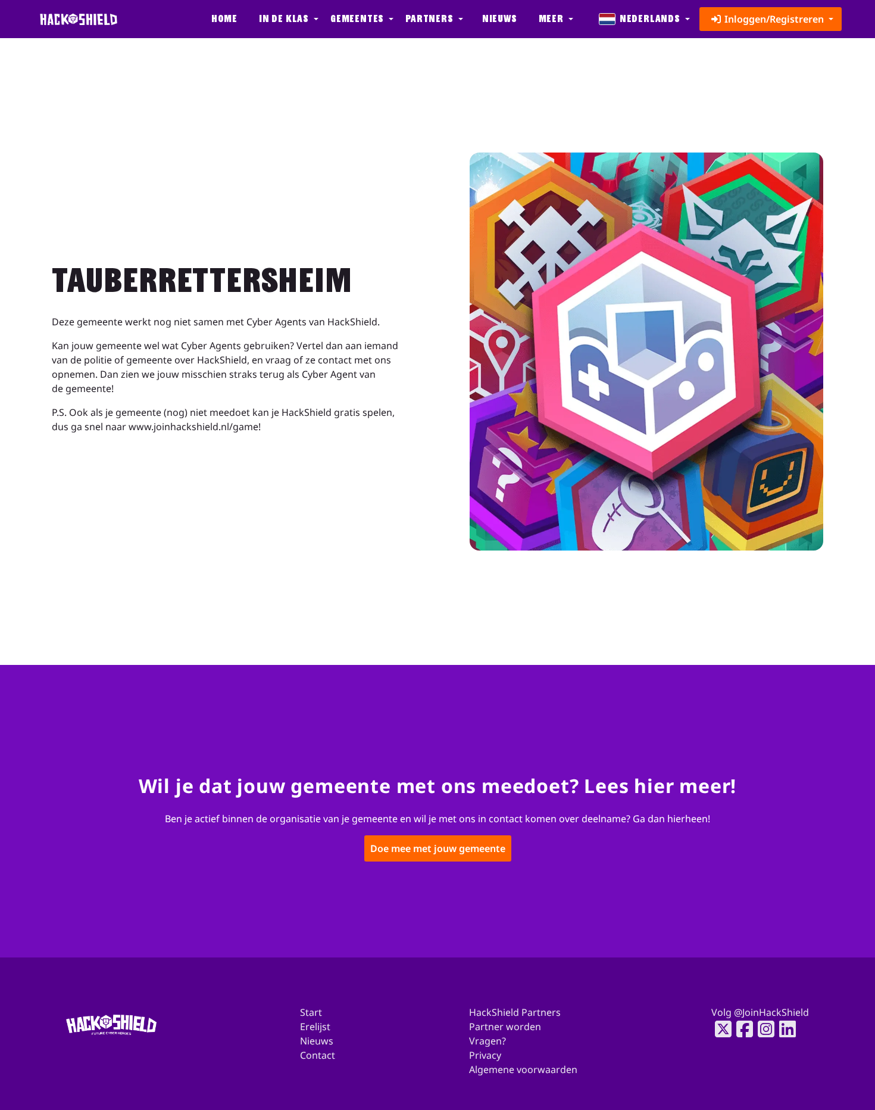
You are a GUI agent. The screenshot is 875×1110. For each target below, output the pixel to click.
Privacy (485, 1055)
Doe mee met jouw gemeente (437, 849)
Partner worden (505, 1026)
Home (224, 19)
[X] (719, 1029)
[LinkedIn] (784, 1029)
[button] (287, 19)
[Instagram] (762, 1029)
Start (311, 1012)
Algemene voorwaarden (523, 1069)
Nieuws (499, 19)
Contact (317, 1055)
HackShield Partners (515, 1012)
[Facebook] (741, 1029)
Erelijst (315, 1026)
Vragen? (487, 1040)
